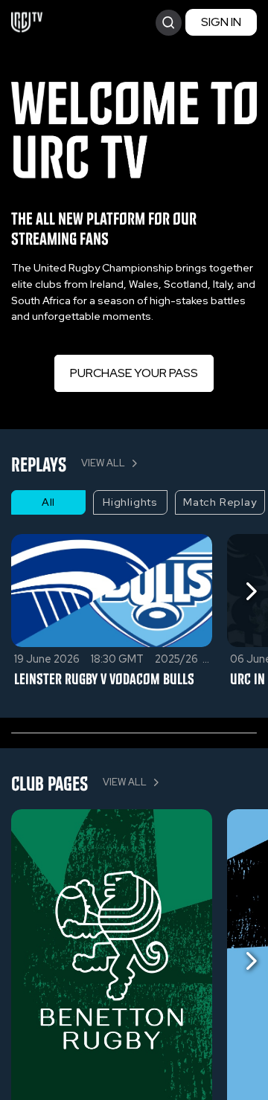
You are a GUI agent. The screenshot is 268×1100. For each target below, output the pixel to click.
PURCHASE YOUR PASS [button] (134, 373)
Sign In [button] (221, 22)
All (48, 502)
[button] (134, 292)
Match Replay (220, 502)
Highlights (130, 502)
